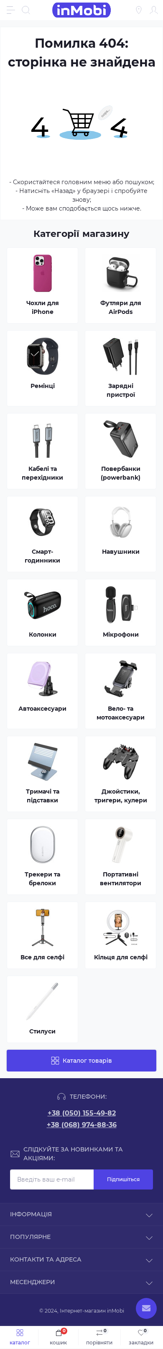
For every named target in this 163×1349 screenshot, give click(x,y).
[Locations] (139, 10)
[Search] (26, 10)
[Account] (154, 10)
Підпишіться (123, 1179)
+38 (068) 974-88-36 (82, 1125)
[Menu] (11, 10)
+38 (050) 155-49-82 (82, 1113)
